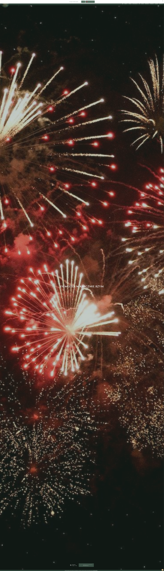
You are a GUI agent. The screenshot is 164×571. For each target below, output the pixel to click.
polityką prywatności (95, 570)
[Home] (123, 3)
